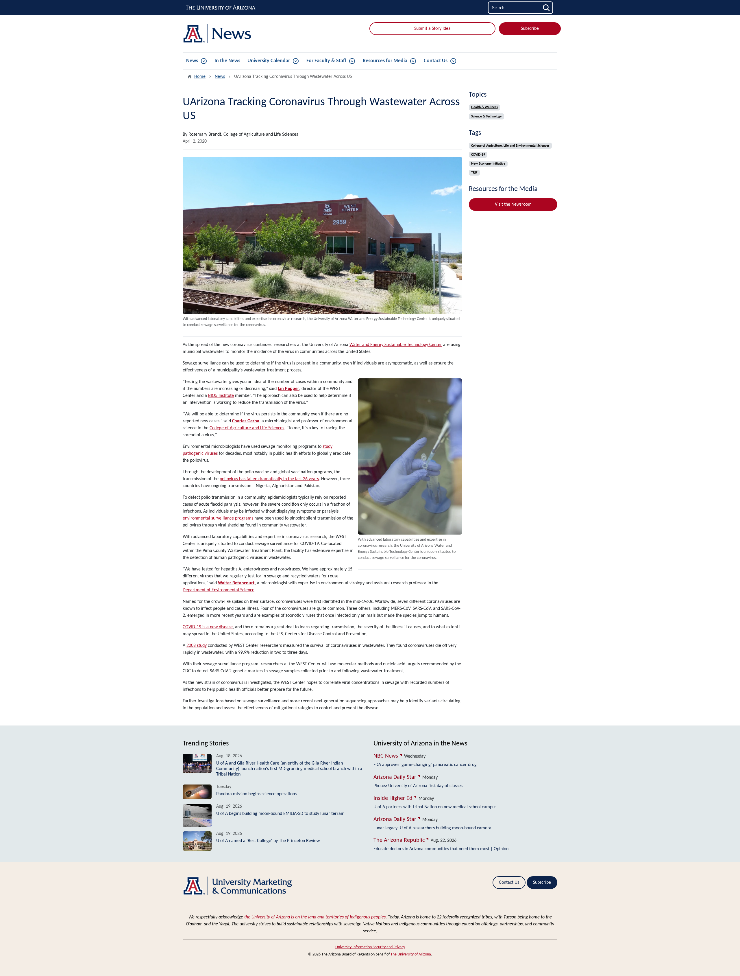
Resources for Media (385, 61)
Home (200, 76)
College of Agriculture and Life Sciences (247, 428)
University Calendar (268, 61)
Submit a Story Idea (432, 28)
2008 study (196, 645)
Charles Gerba (245, 421)
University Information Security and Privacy (370, 947)
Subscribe (530, 28)
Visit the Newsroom (513, 204)
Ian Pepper (288, 388)
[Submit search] (546, 7)
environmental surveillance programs (218, 518)
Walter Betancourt (236, 583)
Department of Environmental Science (218, 590)
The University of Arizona (411, 954)
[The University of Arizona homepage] (220, 8)
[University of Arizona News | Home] (243, 33)
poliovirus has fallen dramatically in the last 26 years (269, 479)
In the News (227, 61)
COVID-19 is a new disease (208, 627)
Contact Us (435, 61)
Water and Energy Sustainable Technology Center (395, 344)
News (192, 61)
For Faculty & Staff (326, 61)
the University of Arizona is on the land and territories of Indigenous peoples (315, 917)
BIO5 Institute (221, 395)
